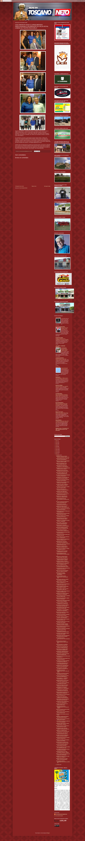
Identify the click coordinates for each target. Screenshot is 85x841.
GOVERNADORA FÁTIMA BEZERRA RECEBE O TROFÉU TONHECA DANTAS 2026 (64, 349)
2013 (56, 453)
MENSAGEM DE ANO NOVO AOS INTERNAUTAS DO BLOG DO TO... (62, 471)
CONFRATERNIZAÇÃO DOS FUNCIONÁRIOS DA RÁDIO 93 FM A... (62, 499)
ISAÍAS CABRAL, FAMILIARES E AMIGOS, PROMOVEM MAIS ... (62, 523)
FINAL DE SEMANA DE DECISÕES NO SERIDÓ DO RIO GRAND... (62, 627)
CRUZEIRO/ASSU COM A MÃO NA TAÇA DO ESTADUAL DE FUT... (62, 733)
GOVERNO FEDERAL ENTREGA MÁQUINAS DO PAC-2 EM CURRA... (63, 561)
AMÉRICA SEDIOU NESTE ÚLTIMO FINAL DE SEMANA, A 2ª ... (62, 582)
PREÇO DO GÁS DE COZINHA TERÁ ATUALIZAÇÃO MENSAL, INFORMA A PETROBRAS (61, 404)
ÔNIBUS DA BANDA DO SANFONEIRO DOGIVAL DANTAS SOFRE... (62, 461)
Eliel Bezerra (58, 377)
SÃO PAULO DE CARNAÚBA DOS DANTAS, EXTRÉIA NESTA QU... (62, 647)
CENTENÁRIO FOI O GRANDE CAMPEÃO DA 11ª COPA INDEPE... (62, 688)
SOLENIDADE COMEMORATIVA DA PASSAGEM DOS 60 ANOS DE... (62, 652)
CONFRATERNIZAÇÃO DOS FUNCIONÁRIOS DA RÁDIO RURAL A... (62, 554)
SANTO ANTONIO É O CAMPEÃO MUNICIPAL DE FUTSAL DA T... (62, 645)
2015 (56, 450)
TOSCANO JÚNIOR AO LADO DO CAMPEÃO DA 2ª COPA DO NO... (62, 603)
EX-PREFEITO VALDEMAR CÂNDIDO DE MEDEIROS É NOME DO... (62, 661)
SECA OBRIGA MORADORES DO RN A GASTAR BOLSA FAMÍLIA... (62, 750)
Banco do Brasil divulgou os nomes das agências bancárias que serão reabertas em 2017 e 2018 (62, 395)
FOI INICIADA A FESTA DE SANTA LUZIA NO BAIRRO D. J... (63, 656)
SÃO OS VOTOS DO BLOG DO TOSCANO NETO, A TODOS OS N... (62, 530)
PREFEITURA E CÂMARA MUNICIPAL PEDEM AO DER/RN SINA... (62, 654)
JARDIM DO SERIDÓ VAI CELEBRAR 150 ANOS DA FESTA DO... (62, 516)
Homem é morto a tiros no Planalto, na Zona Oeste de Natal (64, 328)
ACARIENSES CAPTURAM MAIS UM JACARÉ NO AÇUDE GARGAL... (62, 478)
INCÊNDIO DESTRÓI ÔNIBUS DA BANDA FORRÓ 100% (62, 704)
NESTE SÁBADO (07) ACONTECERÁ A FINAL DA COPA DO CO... (62, 695)
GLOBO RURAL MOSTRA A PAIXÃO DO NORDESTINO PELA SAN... (63, 544)
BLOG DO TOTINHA (59, 385)
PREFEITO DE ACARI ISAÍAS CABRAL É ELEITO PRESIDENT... (62, 598)
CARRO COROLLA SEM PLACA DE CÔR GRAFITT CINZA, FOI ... (62, 589)
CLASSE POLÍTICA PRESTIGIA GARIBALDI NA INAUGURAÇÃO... (62, 697)
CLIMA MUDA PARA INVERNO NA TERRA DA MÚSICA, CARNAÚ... (62, 559)
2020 (56, 443)
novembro (58, 764)
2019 (56, 445)
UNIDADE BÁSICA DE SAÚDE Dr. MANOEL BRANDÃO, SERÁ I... (62, 518)
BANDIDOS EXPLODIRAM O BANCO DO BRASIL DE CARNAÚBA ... (62, 594)
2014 (56, 452)
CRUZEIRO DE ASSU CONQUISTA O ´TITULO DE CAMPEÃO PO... (62, 702)
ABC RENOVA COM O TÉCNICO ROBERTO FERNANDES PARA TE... (62, 729)
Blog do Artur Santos (59, 411)
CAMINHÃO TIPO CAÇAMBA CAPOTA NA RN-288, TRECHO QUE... (62, 482)
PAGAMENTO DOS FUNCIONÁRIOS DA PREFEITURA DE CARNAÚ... (63, 468)
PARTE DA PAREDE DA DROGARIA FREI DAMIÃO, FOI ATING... (62, 587)
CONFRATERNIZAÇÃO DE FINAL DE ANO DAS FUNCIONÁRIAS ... (62, 459)
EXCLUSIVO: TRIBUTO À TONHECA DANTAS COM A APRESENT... (62, 617)
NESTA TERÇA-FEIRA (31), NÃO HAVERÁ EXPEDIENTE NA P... (61, 473)
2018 (56, 446)
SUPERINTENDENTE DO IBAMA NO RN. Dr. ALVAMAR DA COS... (62, 564)
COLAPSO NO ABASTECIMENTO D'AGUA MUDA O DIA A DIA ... (62, 745)
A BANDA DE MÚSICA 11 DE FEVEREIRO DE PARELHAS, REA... (62, 631)
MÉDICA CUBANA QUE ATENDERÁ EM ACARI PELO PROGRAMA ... (63, 754)
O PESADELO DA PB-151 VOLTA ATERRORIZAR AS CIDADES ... (62, 551)
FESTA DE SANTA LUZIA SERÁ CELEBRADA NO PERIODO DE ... (62, 668)
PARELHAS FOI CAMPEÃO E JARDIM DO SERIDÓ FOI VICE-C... (62, 549)
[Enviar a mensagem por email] (34, 151)
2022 (56, 440)
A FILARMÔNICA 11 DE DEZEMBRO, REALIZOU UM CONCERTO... (62, 610)
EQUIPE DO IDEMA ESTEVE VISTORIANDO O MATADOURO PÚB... (62, 577)
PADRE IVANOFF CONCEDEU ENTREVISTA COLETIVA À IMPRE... (62, 525)
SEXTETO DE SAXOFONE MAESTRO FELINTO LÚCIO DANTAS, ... (62, 480)
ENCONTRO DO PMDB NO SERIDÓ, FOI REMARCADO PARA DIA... (62, 605)
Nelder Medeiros (58, 420)
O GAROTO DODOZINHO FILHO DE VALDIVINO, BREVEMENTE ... (62, 676)
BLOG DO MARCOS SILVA (60, 326)
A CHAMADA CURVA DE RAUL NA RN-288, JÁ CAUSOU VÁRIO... (63, 487)
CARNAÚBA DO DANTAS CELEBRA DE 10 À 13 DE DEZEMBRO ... (63, 721)
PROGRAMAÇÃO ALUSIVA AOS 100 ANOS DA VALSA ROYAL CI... (62, 494)
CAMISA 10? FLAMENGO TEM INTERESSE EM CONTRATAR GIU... (62, 731)
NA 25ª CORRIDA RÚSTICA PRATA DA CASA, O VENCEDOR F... (62, 537)
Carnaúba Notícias (59, 393)
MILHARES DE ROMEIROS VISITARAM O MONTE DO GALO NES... (63, 629)
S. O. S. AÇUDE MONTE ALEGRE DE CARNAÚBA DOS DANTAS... (62, 683)
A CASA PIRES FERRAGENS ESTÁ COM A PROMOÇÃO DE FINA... (62, 663)
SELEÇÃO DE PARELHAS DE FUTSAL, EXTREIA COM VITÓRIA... (63, 622)
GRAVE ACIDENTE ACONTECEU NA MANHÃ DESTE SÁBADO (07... (62, 692)
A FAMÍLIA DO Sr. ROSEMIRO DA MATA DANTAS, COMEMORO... (62, 521)
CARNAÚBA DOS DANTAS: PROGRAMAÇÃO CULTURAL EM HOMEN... (62, 707)
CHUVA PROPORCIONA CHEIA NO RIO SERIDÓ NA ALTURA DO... (63, 569)
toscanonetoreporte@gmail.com (61, 814)
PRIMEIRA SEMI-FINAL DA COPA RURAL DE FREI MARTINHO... (62, 759)
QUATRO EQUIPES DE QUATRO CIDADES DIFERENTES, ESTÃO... (62, 566)
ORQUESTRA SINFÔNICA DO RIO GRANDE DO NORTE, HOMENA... (62, 624)
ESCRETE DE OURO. (59, 337)
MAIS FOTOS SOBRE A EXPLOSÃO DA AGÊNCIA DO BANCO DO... (62, 591)
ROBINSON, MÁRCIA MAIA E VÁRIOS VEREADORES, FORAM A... (62, 724)
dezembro (58, 455)
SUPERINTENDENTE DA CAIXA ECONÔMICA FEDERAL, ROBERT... (62, 752)
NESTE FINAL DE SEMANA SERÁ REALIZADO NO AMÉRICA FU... (62, 649)
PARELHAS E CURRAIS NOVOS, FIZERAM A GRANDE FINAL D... (62, 547)
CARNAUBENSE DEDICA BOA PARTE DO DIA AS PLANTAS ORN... (62, 608)
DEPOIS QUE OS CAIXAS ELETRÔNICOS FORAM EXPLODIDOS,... (60, 573)
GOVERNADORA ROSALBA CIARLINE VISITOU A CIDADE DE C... (62, 738)
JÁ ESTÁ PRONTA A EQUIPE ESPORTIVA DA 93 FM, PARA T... (62, 504)
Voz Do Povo (58, 367)
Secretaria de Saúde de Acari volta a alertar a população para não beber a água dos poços (62, 422)
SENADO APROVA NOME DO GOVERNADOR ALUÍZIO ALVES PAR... (62, 642)
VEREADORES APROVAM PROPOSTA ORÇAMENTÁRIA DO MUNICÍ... (62, 636)
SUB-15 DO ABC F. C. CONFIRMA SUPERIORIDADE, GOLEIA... (62, 678)
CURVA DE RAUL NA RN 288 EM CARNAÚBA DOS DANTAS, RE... (62, 690)
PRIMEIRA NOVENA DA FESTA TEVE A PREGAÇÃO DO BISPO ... (62, 719)
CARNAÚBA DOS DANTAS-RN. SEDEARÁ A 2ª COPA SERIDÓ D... (62, 466)
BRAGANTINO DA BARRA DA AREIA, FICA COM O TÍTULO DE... (62, 612)
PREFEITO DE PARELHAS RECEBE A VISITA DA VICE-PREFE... (62, 740)
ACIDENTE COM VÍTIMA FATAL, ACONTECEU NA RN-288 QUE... (62, 492)
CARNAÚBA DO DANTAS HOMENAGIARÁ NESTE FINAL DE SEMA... (62, 671)
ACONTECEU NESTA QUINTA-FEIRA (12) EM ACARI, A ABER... (62, 634)
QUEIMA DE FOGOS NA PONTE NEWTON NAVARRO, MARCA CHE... (63, 457)
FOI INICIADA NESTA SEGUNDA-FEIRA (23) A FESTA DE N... (63, 533)
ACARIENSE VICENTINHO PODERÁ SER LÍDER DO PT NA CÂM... (62, 674)
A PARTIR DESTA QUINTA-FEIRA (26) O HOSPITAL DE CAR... (63, 535)
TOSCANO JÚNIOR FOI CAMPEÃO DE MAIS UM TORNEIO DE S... (62, 540)
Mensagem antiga (47, 186)
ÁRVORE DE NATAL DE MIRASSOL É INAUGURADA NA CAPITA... (62, 726)
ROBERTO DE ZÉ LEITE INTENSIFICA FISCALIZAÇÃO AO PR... (62, 712)
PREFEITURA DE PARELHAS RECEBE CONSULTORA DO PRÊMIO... (63, 601)
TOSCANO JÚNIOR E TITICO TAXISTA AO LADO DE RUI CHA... (62, 620)
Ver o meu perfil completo (58, 815)
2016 (56, 449)
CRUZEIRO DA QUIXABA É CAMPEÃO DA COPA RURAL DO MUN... (62, 615)
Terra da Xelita (58, 317)
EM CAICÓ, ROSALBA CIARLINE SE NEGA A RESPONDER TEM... (62, 502)
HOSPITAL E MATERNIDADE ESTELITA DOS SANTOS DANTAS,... (63, 509)
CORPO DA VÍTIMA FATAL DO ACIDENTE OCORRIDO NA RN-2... (62, 489)
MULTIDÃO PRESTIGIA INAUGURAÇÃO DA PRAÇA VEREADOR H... (63, 475)
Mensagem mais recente (19, 186)
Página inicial (34, 186)
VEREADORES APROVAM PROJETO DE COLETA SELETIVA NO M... (62, 699)
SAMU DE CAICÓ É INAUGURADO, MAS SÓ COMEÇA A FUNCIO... (62, 571)
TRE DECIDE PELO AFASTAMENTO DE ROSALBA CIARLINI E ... (63, 659)
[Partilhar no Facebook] (38, 151)
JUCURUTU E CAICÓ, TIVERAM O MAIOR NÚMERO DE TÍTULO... (62, 485)
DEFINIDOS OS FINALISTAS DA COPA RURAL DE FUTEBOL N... (62, 757)
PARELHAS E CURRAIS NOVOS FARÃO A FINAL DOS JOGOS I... (62, 557)
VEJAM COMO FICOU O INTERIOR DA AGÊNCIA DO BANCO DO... (62, 584)
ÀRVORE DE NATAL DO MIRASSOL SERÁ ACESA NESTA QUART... (62, 736)
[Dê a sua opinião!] (35, 151)
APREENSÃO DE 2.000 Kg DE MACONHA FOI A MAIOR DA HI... (62, 542)
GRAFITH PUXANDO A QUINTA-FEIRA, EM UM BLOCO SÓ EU (62, 710)
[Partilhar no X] (37, 151)
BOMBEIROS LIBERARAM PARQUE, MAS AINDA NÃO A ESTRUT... (62, 717)
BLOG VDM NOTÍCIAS (59, 402)
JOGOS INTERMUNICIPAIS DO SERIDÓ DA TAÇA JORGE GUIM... (63, 596)
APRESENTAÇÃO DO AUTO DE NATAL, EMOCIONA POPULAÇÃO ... (63, 514)
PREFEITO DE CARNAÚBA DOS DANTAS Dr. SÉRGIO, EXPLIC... (62, 496)
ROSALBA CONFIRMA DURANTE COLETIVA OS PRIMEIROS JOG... (62, 528)
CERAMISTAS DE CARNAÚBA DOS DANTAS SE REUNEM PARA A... (62, 666)
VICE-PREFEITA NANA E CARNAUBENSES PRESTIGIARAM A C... (63, 638)
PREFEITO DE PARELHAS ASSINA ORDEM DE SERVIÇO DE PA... (62, 685)
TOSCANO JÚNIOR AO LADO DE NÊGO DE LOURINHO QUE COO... (63, 747)
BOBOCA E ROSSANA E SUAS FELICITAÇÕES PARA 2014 (61, 464)
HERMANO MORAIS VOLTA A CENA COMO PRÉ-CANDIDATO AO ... (62, 681)
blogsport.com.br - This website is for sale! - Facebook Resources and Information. (62, 429)
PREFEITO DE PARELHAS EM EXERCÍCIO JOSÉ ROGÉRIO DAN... (62, 507)
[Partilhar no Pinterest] (39, 151)
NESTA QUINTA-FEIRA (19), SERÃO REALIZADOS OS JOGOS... (62, 580)
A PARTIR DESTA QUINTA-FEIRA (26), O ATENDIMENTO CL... (63, 511)
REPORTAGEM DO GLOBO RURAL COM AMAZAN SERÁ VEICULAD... (62, 743)
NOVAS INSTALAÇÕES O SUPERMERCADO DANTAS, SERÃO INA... (63, 762)
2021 (56, 442)
